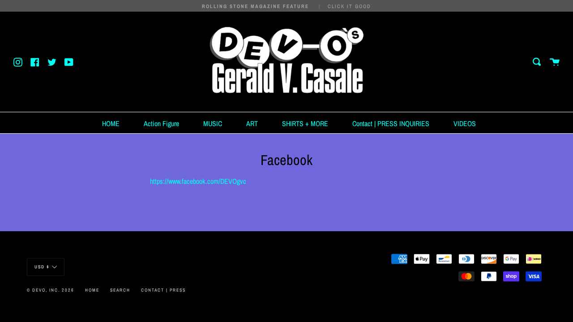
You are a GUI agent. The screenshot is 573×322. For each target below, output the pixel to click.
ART (252, 123)
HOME (111, 123)
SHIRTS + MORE (305, 123)
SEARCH (120, 290)
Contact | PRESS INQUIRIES (390, 123)
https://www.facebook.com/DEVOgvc (198, 181)
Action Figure (161, 123)
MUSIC (212, 123)
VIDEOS (464, 123)
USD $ (42, 267)
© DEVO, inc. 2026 (50, 290)
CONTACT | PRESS (163, 290)
